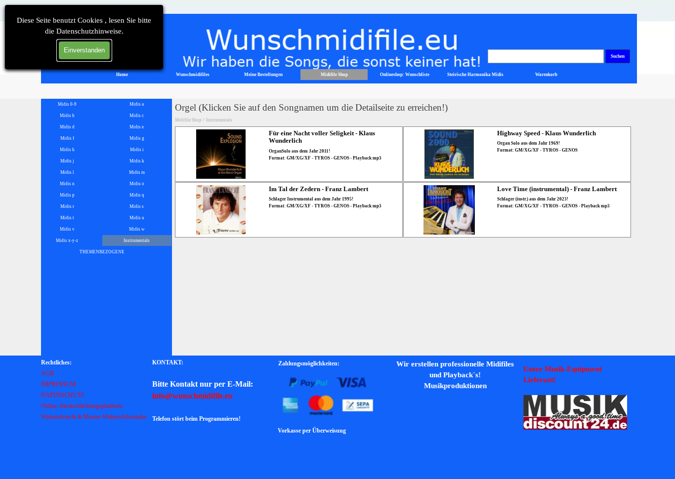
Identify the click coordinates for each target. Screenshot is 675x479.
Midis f (67, 138)
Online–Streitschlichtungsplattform (82, 405)
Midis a (136, 104)
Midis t (67, 217)
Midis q (136, 195)
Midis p (67, 195)
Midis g (136, 138)
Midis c (136, 115)
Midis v (67, 229)
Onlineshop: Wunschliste (404, 74)
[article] (289, 154)
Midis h (67, 149)
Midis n (67, 183)
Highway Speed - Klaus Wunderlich (546, 133)
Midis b (67, 115)
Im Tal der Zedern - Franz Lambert (318, 189)
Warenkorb (546, 74)
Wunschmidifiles (193, 74)
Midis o (136, 183)
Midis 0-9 (67, 104)
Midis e (136, 126)
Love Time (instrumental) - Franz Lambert (557, 189)
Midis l (67, 172)
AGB (47, 373)
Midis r (67, 206)
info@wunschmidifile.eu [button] (192, 396)
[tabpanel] (95, 389)
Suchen (618, 56)
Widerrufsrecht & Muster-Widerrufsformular (93, 416)
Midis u (136, 217)
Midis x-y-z (67, 240)
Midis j (67, 161)
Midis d (67, 126)
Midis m (137, 172)
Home (122, 74)
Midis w (137, 229)
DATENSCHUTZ (62, 395)
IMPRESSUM (58, 384)
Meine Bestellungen (263, 74)
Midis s (136, 206)
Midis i (137, 149)
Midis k (136, 161)
